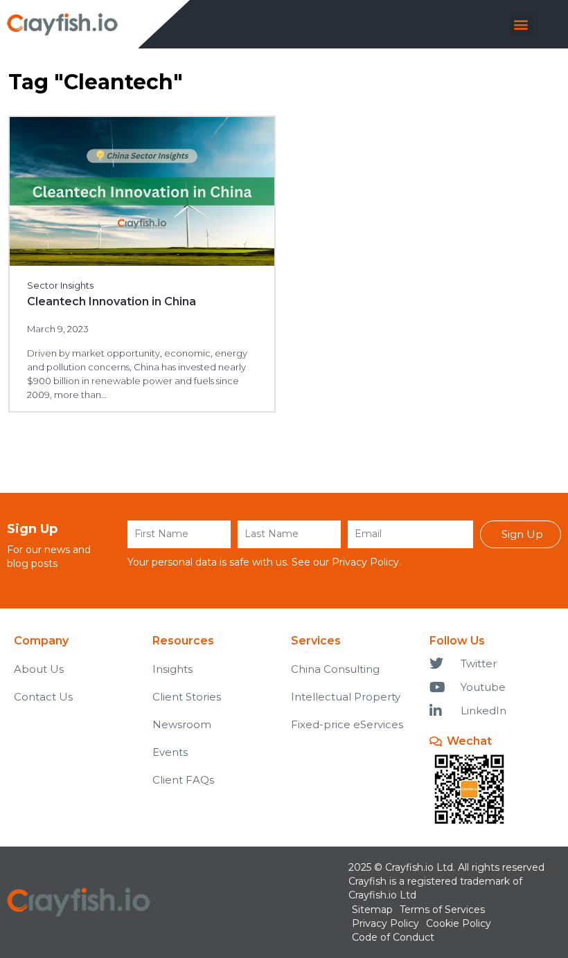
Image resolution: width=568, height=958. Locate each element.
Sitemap (372, 909)
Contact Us (43, 696)
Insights (172, 669)
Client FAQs (183, 779)
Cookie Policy (458, 923)
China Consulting (335, 669)
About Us (39, 669)
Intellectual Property (345, 696)
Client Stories (186, 696)
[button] (521, 24)
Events (170, 752)
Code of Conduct (393, 937)
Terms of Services (442, 909)
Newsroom (181, 724)
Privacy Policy (365, 562)
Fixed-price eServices (347, 724)
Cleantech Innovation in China (111, 301)
